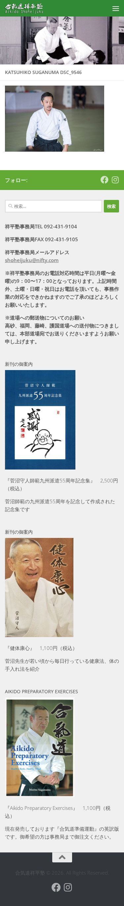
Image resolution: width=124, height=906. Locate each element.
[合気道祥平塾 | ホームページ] (30, 8)
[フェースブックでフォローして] (104, 180)
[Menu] (115, 8)
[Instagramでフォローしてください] (115, 180)
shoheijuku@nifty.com (32, 260)
